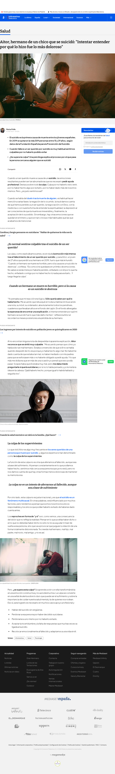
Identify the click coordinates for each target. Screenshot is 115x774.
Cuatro (96, 671)
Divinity (96, 676)
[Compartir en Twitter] (65, 169)
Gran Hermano (33, 658)
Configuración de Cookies (58, 745)
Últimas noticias (11, 667)
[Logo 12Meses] (98, 726)
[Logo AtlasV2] (30, 734)
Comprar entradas (78, 658)
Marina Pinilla (10, 129)
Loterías (7, 663)
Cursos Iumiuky (77, 667)
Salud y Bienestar (78, 676)
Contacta (53, 658)
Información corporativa (25, 745)
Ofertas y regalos (78, 663)
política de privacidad (97, 146)
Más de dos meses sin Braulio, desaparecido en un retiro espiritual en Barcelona (77, 12)
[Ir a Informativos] (14, 17)
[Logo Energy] (98, 718)
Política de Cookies (74, 745)
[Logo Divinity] (98, 710)
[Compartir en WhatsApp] (60, 169)
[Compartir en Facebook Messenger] (70, 169)
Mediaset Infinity (100, 658)
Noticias (8, 658)
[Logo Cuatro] (71, 710)
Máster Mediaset (56, 685)
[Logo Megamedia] (58, 754)
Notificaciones (55, 674)
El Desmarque (99, 667)
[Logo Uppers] (44, 726)
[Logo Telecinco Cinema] (71, 726)
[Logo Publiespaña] (57, 734)
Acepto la (94, 146)
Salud (5, 31)
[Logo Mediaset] (57, 700)
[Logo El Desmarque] (17, 718)
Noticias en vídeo (11, 671)
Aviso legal (12, 745)
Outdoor (30, 685)
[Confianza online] (57, 765)
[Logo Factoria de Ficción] (44, 718)
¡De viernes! (31, 681)
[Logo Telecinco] (44, 710)
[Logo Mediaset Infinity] (17, 710)
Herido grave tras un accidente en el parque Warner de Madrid (24, 12)
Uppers (96, 663)
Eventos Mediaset (78, 671)
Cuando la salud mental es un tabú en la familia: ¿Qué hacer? (28, 435)
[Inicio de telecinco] (3, 17)
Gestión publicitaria (88, 745)
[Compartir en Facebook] (75, 169)
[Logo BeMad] (17, 726)
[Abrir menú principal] (111, 17)
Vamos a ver (32, 677)
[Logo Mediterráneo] (84, 734)
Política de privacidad (41, 745)
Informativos (19, 638)
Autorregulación (56, 670)
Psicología (38, 638)
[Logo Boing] (71, 718)
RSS (97, 745)
